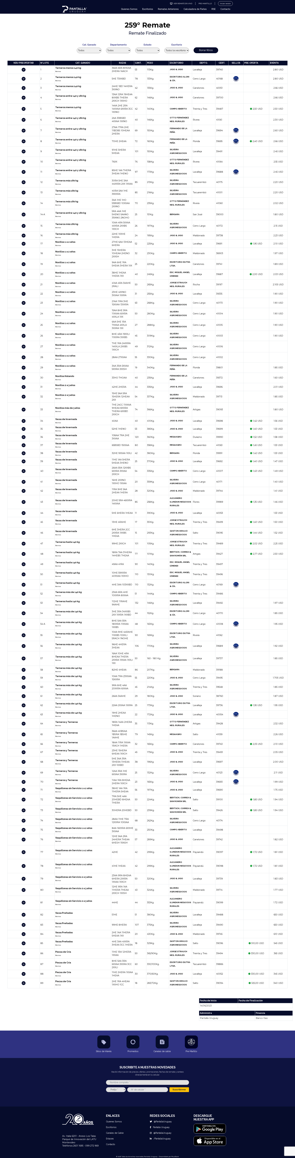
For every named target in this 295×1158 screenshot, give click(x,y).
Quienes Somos (129, 9)
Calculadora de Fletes (195, 9)
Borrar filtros (206, 50)
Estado (147, 45)
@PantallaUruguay (162, 1121)
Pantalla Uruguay (161, 1127)
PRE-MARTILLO (205, 3)
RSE (214, 9)
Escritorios (147, 9)
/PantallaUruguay (162, 1138)
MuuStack (175, 1156)
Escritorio (176, 45)
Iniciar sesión (225, 3)
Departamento (118, 45)
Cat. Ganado (89, 45)
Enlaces (110, 1138)
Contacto (225, 9)
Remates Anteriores (168, 9)
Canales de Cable (115, 1133)
